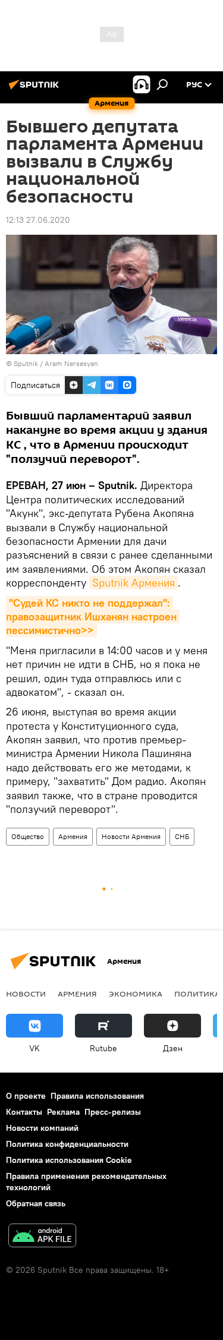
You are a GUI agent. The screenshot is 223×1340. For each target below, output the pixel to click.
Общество (27, 836)
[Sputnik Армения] (35, 89)
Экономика (135, 993)
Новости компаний (42, 1128)
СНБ (182, 836)
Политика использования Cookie (69, 1160)
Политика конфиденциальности (67, 1144)
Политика (197, 993)
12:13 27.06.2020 (38, 220)
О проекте (26, 1095)
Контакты (24, 1111)
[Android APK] (42, 1237)
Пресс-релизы (112, 1111)
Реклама (63, 1111)
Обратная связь (35, 1203)
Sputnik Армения (133, 582)
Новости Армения (131, 836)
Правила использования (97, 1095)
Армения (72, 836)
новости (26, 993)
